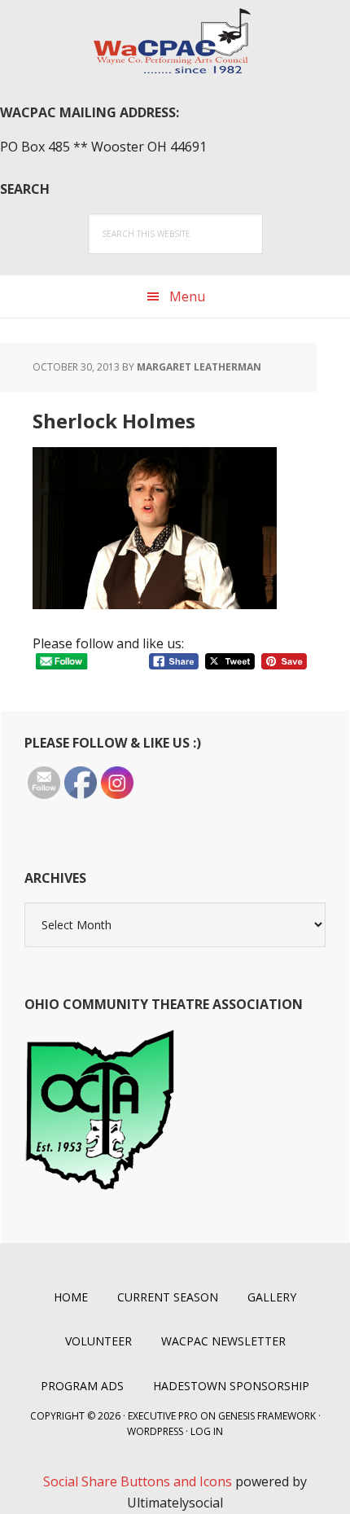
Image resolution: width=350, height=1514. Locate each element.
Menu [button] (187, 296)
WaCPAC (175, 40)
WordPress (155, 1431)
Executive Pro (163, 1416)
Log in (206, 1431)
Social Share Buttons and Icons (137, 1481)
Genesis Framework (267, 1416)
